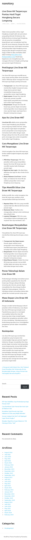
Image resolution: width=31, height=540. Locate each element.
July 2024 (7, 504)
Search (4, 383)
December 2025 (9, 469)
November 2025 (9, 471)
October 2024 (8, 498)
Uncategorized (21, 23)
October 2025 (8, 473)
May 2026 (7, 458)
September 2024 (9, 500)
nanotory (8, 3)
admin (13, 23)
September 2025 (9, 475)
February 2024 (8, 514)
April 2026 (7, 461)
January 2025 (8, 492)
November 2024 (9, 496)
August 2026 (8, 452)
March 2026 (8, 463)
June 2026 (7, 456)
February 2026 (8, 465)
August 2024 (8, 502)
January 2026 (8, 467)
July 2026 (7, 454)
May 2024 (7, 508)
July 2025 (7, 479)
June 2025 (7, 481)
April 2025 (7, 485)
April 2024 (7, 510)
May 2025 (7, 483)
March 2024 (8, 512)
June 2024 (7, 506)
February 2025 (8, 490)
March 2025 (8, 487)
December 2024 (9, 494)
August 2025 (8, 477)
